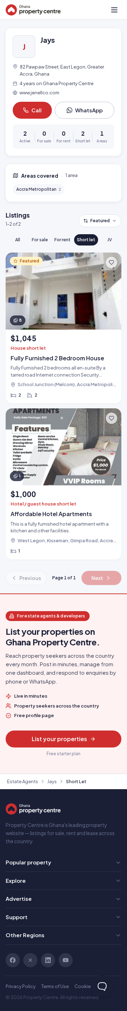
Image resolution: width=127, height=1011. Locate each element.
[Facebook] (13, 960)
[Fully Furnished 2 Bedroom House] (63, 328)
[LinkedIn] (48, 960)
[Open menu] (114, 10)
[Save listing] (111, 262)
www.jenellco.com (39, 92)
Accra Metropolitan (38, 189)
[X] (30, 960)
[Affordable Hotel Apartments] (63, 483)
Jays (52, 781)
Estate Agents (22, 781)
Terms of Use (55, 986)
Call (36, 110)
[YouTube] (66, 960)
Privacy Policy (21, 986)
